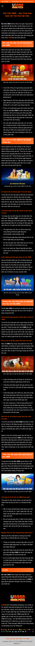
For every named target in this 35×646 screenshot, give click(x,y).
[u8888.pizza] (17, 6)
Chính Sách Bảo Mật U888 (14, 638)
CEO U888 (26, 638)
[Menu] (2, 6)
